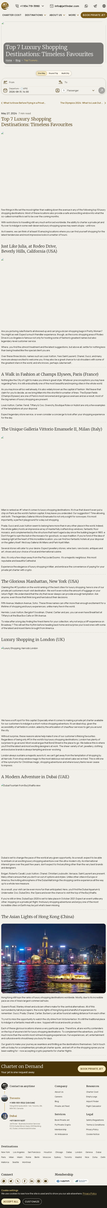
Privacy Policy (92, 1129)
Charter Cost (92, 1092)
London (78, 1152)
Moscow (47, 1157)
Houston (48, 1152)
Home (9, 60)
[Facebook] (24, 1181)
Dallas (69, 1152)
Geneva (89, 1152)
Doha (95, 1157)
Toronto (68, 1157)
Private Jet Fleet (62, 1106)
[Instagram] (38, 1181)
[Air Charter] (81, 1181)
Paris (3, 1157)
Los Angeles (19, 1152)
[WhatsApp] (86, 6)
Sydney (57, 1157)
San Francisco (34, 1152)
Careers (58, 1096)
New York (5, 1152)
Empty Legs (91, 1096)
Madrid (78, 1157)
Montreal (26, 1162)
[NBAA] (63, 1181)
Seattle (15, 1162)
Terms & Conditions (95, 1124)
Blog (18, 60)
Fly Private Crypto (63, 1124)
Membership (60, 1129)
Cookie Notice (92, 1134)
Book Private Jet (62, 1120)
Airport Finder (92, 1101)
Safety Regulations (95, 1120)
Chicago (59, 1152)
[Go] (101, 90)
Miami (19, 1157)
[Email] (45, 1181)
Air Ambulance (61, 1134)
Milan (11, 1157)
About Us (59, 1092)
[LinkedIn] (31, 1181)
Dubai (98, 1152)
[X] (17, 1181)
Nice (87, 1157)
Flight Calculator (93, 1106)
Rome (28, 1157)
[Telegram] (95, 6)
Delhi (103, 1157)
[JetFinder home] (5, 6)
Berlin (37, 1157)
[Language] (104, 6)
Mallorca (5, 1162)
